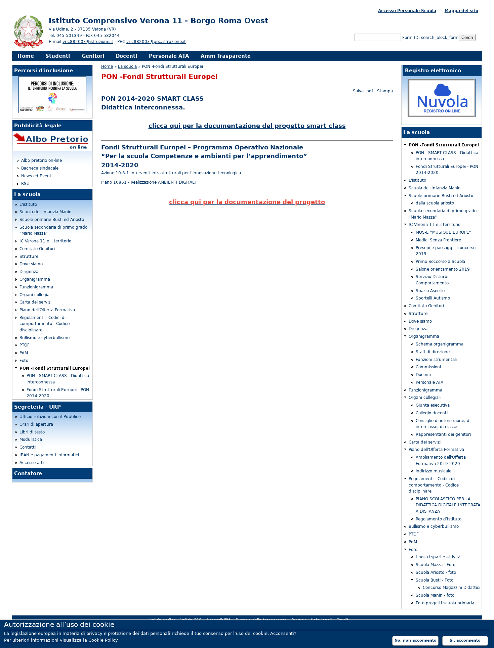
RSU (25, 183)
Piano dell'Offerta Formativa (47, 310)
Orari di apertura (36, 424)
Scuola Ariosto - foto (436, 572)
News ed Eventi (36, 176)
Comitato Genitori (37, 248)
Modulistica (30, 439)
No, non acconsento (416, 640)
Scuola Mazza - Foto (435, 564)
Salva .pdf (363, 91)
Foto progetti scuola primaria (445, 603)
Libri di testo (32, 432)
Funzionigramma (36, 287)
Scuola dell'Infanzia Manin (45, 212)
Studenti (57, 56)
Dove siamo (31, 264)
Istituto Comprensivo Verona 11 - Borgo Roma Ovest (159, 20)
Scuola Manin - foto (435, 595)
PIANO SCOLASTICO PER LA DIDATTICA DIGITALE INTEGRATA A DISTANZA (448, 505)
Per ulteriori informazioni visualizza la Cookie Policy (61, 640)
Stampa (385, 91)
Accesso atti (31, 462)
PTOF (24, 345)
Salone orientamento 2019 (443, 269)
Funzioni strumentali (436, 359)
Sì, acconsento (465, 640)
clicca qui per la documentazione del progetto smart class (247, 125)
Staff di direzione (433, 352)
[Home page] (28, 47)
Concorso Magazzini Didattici (451, 587)
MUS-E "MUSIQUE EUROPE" (443, 232)
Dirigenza (28, 271)
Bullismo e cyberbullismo (44, 337)
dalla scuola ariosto (435, 203)
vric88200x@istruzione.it (88, 41)
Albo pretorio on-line (41, 160)
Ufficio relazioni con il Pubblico (50, 416)
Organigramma (34, 279)
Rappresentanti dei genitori (443, 434)
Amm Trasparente (226, 56)
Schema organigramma (439, 344)
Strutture (28, 256)
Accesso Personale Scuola (407, 10)
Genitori (93, 56)
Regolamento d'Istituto (438, 519)
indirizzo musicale (433, 471)
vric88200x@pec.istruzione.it (156, 41)
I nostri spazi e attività (438, 557)
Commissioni (428, 367)
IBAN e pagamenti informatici (49, 455)
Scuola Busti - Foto (434, 580)
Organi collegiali (35, 294)
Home (25, 56)
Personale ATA (169, 56)
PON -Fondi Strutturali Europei (54, 368)
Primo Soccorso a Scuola (440, 261)
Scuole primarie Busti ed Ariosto (51, 219)
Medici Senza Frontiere (438, 240)
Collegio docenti (432, 413)
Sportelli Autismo (433, 298)
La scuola (127, 66)
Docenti (126, 56)
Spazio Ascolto (430, 290)
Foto (23, 360)
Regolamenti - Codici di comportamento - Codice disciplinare (44, 323)
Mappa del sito (461, 10)
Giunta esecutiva (433, 405)
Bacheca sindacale (39, 168)
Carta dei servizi (35, 302)
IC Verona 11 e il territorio (45, 241)
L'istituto (28, 204)
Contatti (27, 447)
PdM (23, 353)
